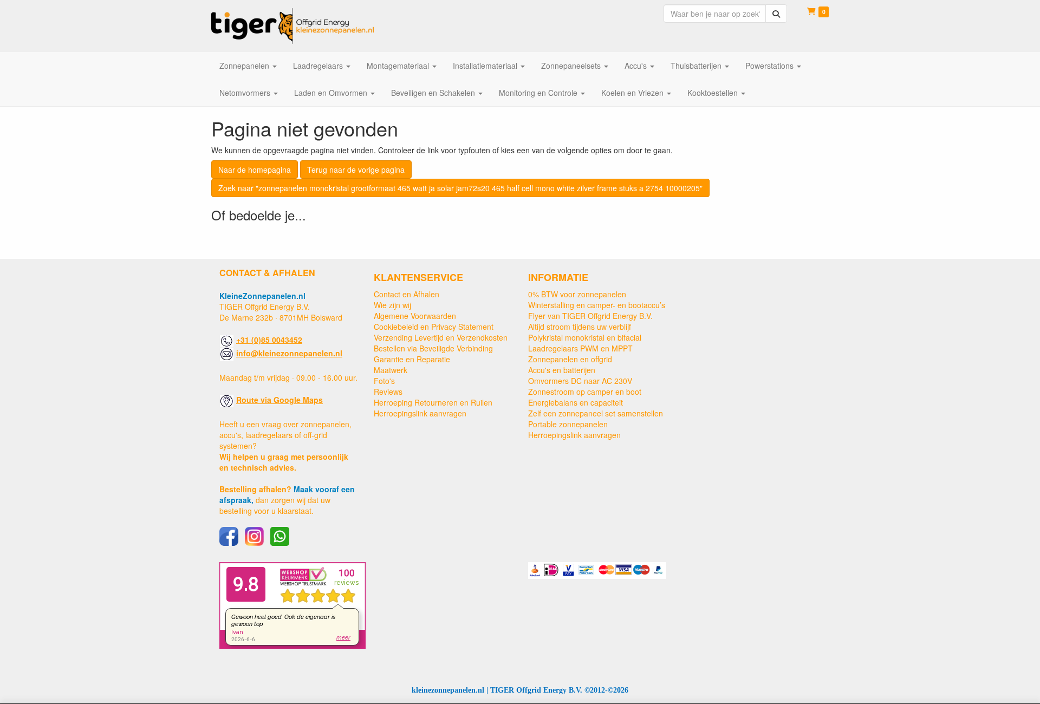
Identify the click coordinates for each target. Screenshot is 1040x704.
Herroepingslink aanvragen (420, 413)
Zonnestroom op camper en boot (584, 391)
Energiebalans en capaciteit (575, 402)
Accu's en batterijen (561, 369)
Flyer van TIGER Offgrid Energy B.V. (590, 315)
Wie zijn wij (392, 304)
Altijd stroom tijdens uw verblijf (579, 326)
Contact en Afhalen (406, 294)
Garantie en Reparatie (412, 359)
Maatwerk (390, 369)
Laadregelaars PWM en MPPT (580, 348)
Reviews (388, 391)
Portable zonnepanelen (568, 424)
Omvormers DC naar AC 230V (580, 380)
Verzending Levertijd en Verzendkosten (441, 337)
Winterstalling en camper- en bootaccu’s (596, 304)
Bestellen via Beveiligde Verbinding (433, 348)
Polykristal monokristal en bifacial (584, 337)
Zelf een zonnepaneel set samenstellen (595, 413)
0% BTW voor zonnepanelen (577, 294)
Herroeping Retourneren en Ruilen (433, 402)
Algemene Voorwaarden (415, 315)
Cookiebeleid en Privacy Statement (433, 326)
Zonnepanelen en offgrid (570, 359)
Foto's (384, 380)
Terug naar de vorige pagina (356, 169)
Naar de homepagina (254, 169)
